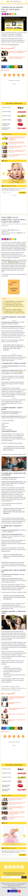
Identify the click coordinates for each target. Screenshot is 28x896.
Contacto (13, 884)
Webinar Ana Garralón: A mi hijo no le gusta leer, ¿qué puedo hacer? (17, 57)
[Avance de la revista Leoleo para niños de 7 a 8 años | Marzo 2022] (5, 155)
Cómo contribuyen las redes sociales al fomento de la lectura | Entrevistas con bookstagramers (16, 137)
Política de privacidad (22, 883)
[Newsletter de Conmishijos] (12, 14)
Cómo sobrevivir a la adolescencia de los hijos (17, 720)
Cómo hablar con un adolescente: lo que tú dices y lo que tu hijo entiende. (18, 52)
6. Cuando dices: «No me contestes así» (13, 311)
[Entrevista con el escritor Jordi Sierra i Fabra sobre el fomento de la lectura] (5, 143)
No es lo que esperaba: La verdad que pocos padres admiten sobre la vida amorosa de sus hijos (16, 812)
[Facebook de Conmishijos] (7, 14)
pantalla (11, 497)
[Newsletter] (16, 66)
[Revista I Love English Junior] (21, 124)
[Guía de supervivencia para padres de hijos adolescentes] (4, 710)
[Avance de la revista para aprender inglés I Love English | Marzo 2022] (5, 147)
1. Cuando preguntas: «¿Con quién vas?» (14, 301)
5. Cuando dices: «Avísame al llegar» (13, 309)
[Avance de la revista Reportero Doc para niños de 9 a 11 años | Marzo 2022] (5, 151)
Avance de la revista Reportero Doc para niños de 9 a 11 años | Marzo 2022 (17, 151)
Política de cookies (20, 884)
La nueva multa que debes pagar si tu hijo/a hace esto (16, 817)
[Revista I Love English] (21, 128)
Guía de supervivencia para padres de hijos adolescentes (17, 709)
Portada (4, 883)
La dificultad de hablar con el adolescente (15, 703)
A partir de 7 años (6, 115)
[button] (14, 24)
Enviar (24, 877)
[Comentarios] (20, 66)
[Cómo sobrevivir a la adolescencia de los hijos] (4, 721)
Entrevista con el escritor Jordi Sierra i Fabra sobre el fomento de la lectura (16, 142)
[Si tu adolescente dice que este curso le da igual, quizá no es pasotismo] (5, 799)
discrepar (23, 586)
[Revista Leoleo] (21, 116)
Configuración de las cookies (14, 885)
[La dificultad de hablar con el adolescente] (4, 704)
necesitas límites (19, 371)
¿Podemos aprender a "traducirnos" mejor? (14, 312)
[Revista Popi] (21, 108)
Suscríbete (23, 192)
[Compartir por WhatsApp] (15, 14)
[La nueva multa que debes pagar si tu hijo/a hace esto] (5, 817)
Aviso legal (9, 883)
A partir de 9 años (6, 119)
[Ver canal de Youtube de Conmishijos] (10, 14)
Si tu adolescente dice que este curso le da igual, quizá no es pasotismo (16, 799)
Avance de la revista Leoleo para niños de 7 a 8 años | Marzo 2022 (17, 155)
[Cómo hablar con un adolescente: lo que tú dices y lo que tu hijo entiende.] (4, 53)
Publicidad (14, 883)
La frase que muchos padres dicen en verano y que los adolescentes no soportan (17, 697)
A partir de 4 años (6, 111)
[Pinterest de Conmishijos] (5, 14)
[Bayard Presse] (12, 891)
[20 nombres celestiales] (14, 835)
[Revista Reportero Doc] (21, 120)
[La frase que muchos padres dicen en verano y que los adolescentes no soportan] (4, 698)
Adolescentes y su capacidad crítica (17, 714)
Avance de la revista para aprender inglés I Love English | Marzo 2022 (17, 147)
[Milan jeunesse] (19, 891)
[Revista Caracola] (21, 112)
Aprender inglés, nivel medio (6, 128)
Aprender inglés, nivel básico (6, 124)
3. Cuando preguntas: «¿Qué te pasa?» (13, 304)
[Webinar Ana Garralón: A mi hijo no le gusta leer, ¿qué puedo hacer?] (4, 58)
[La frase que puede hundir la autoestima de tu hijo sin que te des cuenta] (5, 803)
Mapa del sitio (7, 884)
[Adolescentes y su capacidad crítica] (4, 716)
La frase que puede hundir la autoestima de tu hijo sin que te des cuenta (17, 803)
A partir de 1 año (6, 107)
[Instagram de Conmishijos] (2, 14)
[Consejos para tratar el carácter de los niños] (14, 173)
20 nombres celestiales (14, 844)
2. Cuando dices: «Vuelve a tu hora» (12, 302)
